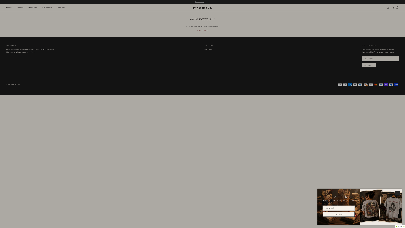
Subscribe (338, 214)
